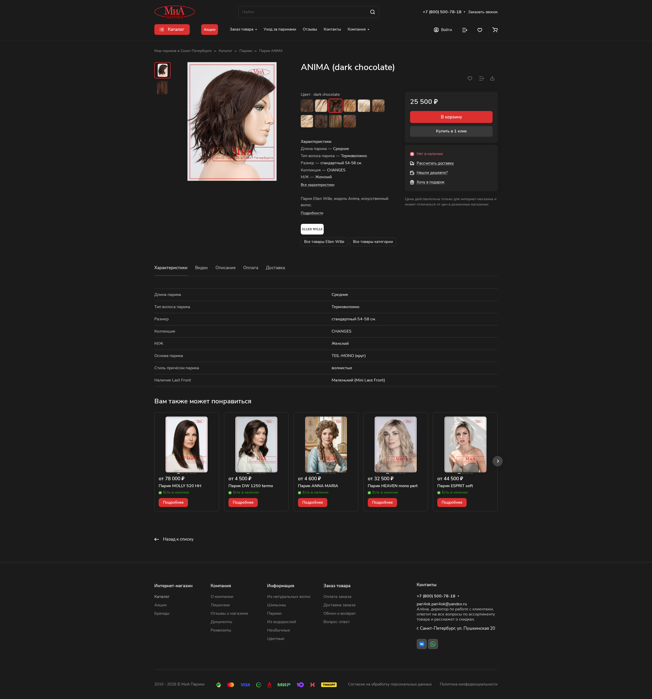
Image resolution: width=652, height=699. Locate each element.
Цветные (275, 638)
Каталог (162, 596)
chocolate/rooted (321, 121)
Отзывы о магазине (229, 613)
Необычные (278, 630)
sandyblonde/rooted (364, 106)
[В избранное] (470, 78)
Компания (221, 586)
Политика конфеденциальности (469, 684)
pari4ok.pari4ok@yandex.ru (442, 604)
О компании (222, 596)
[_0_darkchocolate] (232, 121)
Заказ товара (336, 586)
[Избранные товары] (480, 29)
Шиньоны (276, 605)
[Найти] (372, 12)
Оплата (250, 268)
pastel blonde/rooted (307, 121)
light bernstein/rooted (378, 106)
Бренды (161, 613)
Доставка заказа (339, 605)
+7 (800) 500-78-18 (442, 12)
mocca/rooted (350, 106)
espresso (307, 106)
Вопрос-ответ (336, 622)
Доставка (275, 268)
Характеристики (170, 268)
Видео (201, 268)
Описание (225, 268)
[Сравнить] (481, 78)
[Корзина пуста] (495, 29)
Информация (280, 586)
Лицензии (220, 605)
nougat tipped (335, 121)
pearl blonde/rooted (321, 106)
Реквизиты (221, 630)
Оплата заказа (337, 596)
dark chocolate (335, 106)
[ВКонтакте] (422, 644)
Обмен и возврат (339, 613)
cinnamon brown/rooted (350, 121)
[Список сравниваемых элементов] (464, 29)
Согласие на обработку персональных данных (390, 684)
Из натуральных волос (289, 596)
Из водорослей (281, 622)
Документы (221, 622)
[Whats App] (433, 644)
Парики (274, 613)
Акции (160, 605)
